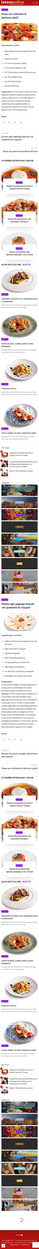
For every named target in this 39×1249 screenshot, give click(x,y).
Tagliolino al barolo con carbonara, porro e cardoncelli (19, 300)
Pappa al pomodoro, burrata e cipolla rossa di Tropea (20, 187)
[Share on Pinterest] (15, 739)
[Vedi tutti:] (19, 490)
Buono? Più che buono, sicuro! (21, 471)
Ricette (4, 9)
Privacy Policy (14, 1244)
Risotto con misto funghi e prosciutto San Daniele (19, 755)
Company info (31, 1242)
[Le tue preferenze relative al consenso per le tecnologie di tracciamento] (3, 1245)
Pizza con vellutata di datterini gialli (20, 768)
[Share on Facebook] (3, 739)
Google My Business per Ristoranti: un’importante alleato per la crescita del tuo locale (23, 464)
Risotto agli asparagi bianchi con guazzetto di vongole (17, 138)
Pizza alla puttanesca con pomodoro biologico (19, 220)
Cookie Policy (24, 1244)
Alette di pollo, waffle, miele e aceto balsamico (17, 345)
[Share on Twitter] (9, 739)
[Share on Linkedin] (21, 739)
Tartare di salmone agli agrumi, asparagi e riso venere (19, 253)
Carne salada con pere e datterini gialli (18, 433)
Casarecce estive (8, 388)
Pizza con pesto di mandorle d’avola (20, 151)
